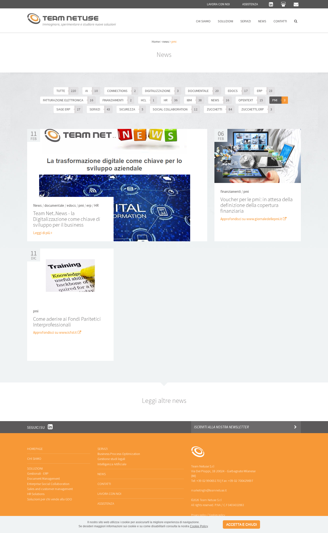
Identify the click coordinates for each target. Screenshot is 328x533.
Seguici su (36, 427)
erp (88, 205)
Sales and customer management (50, 489)
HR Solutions (35, 494)
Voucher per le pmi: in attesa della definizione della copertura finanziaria (256, 205)
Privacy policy (199, 515)
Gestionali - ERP (38, 473)
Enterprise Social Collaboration (48, 484)
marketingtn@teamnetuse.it (209, 490)
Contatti (280, 21)
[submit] (295, 427)
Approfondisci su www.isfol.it (55, 332)
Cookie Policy (199, 526)
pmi (81, 205)
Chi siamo (203, 21)
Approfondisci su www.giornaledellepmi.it (251, 219)
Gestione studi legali (111, 459)
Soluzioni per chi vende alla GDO (49, 499)
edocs (71, 205)
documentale (54, 205)
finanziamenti (230, 191)
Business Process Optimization (118, 454)
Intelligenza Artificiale (111, 464)
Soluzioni (225, 21)
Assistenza (250, 4)
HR (96, 205)
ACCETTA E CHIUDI (241, 524)
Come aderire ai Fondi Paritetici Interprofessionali (67, 321)
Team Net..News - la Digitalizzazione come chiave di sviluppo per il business (66, 219)
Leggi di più (42, 232)
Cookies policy (217, 515)
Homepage (35, 449)
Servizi (245, 21)
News (262, 21)
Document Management (43, 478)
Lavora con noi (218, 4)
